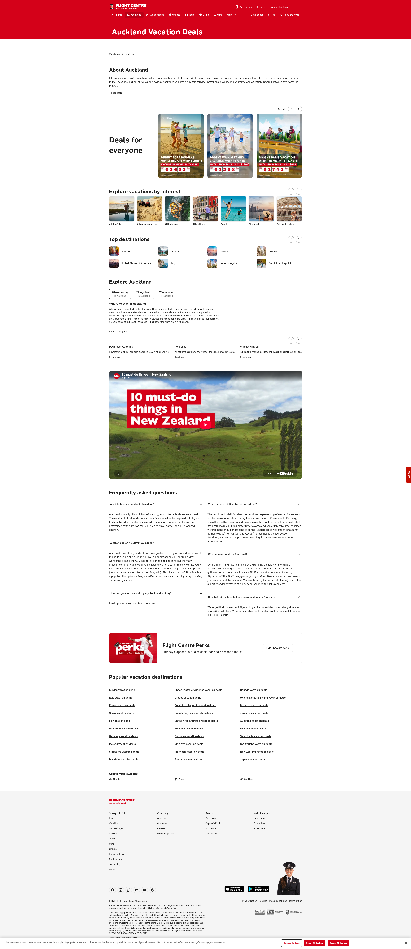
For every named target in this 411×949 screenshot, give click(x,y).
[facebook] (112, 890)
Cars (219, 15)
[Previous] (291, 109)
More (229, 15)
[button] (408, 475)
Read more (116, 93)
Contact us (259, 823)
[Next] (299, 109)
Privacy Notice (249, 901)
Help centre (259, 818)
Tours (192, 15)
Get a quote (257, 15)
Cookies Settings (292, 943)
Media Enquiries (165, 833)
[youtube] (144, 890)
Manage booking (279, 7)
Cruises (176, 15)
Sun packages (156, 15)
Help (259, 7)
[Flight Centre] (122, 801)
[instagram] (120, 890)
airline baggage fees (153, 928)
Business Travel (117, 854)
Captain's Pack (213, 823)
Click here (152, 908)
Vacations (136, 15)
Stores (271, 15)
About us (162, 818)
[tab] (120, 294)
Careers (161, 828)
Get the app (246, 7)
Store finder (260, 828)
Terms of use (295, 901)
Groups (113, 849)
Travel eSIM (211, 833)
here (153, 603)
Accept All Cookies (338, 943)
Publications (115, 859)
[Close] (405, 943)
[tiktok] (128, 890)
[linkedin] (136, 890)
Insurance (211, 828)
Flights (118, 15)
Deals (206, 15)
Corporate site (164, 823)
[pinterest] (152, 890)
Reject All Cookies (314, 943)
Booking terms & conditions (273, 901)
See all (281, 109)
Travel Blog (114, 864)
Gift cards (211, 818)
